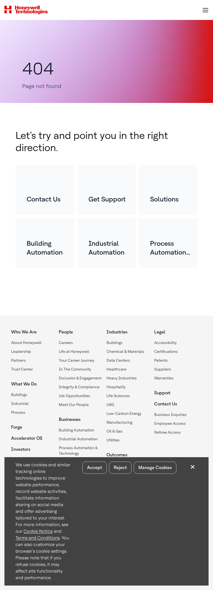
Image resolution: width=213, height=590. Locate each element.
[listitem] (45, 190)
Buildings (19, 394)
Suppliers (162, 369)
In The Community (75, 369)
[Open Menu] (205, 10)
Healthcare (116, 369)
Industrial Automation (78, 439)
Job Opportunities (74, 396)
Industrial (20, 403)
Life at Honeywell (74, 351)
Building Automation (76, 430)
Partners (18, 360)
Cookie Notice (38, 531)
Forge (16, 427)
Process (18, 412)
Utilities (113, 440)
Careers (66, 342)
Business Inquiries (170, 414)
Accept (94, 467)
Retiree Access (167, 432)
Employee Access (170, 423)
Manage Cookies (155, 467)
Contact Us (165, 404)
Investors (20, 449)
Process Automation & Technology (78, 451)
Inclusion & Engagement (80, 378)
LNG (110, 404)
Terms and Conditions (38, 537)
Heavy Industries (121, 378)
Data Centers (118, 360)
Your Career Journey (76, 360)
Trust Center (22, 369)
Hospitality (116, 387)
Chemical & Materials (125, 351)
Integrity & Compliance (79, 387)
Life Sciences (118, 396)
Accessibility (165, 342)
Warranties (164, 378)
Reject (120, 467)
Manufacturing (119, 422)
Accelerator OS (26, 438)
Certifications (166, 351)
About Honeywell (26, 342)
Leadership (21, 351)
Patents (161, 360)
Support (162, 392)
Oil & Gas (114, 431)
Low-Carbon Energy (123, 413)
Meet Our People (74, 404)
